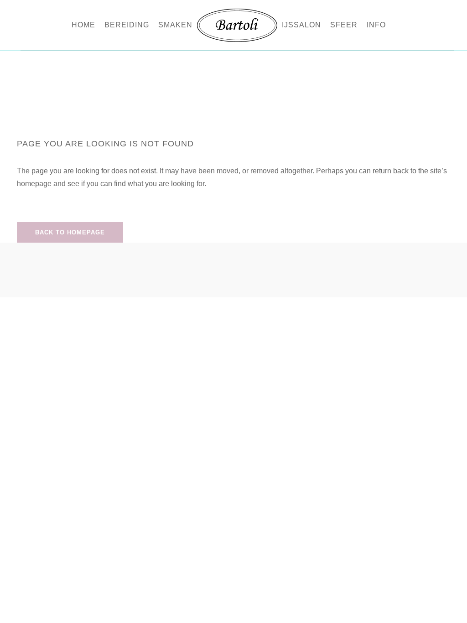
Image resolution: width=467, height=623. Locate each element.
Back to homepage (70, 232)
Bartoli (216, 67)
